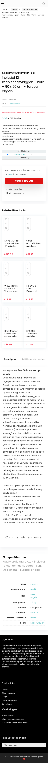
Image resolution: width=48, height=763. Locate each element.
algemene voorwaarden (13, 719)
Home (4, 9)
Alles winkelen (8, 693)
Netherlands (19, 154)
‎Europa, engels (34, 596)
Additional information (33, 359)
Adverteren (7, 704)
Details (4, 118)
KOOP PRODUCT (24, 180)
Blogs (4, 696)
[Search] (44, 3)
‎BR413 (33, 589)
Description (10, 359)
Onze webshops (9, 700)
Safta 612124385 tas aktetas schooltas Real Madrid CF (33, 247)
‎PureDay (34, 584)
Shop (14, 9)
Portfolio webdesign (32, 757)
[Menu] (3, 3)
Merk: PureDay (37, 623)
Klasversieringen (30, 9)
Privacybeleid (8, 715)
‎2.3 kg (33, 602)
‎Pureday (34, 612)
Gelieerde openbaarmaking (14, 722)
